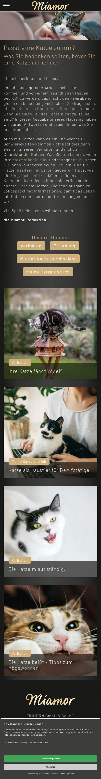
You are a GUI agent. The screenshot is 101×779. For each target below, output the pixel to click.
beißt (78, 159)
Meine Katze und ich (48, 271)
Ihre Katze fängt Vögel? (36, 371)
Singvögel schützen (28, 175)
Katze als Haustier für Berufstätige (49, 470)
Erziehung (64, 245)
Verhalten (31, 245)
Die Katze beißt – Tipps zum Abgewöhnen (41, 665)
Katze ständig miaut (31, 159)
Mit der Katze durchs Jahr (48, 258)
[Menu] (6, 5)
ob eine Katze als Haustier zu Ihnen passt (43, 108)
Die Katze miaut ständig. (37, 569)
